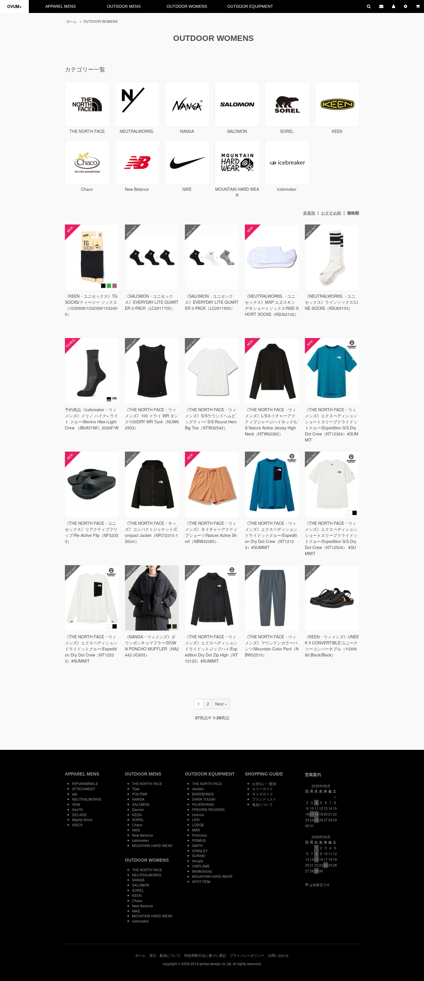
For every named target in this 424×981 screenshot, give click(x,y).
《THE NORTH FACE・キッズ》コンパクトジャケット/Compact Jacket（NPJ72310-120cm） (151, 532)
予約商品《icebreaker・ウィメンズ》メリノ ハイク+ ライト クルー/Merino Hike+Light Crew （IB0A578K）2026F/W (92, 419)
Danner (138, 809)
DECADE (79, 814)
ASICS (77, 824)
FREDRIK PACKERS (208, 809)
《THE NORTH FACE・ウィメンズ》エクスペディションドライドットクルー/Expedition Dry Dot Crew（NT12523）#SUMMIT (91, 649)
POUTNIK (139, 793)
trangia (197, 860)
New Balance (137, 189)
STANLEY (200, 850)
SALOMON (237, 131)
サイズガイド (262, 793)
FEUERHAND (203, 804)
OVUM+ (14, 6)
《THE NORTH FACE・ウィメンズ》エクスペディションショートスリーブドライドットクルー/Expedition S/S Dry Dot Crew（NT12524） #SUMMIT (331, 538)
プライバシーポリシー (247, 955)
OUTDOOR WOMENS (187, 6)
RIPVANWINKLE (85, 783)
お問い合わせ (278, 955)
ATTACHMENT (83, 788)
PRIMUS (199, 840)
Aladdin (198, 788)
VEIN (76, 804)
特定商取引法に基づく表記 (205, 955)
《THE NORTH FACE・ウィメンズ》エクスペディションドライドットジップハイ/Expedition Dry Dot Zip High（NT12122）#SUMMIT (211, 649)
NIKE (187, 189)
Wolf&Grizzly (202, 871)
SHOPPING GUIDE (264, 773)
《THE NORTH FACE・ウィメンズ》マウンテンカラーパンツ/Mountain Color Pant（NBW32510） (272, 646)
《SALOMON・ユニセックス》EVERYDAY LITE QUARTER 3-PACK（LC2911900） (212, 302)
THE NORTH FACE (87, 131)
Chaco (87, 189)
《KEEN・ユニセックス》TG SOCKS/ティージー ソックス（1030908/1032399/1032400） (91, 305)
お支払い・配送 (264, 783)
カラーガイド (262, 788)
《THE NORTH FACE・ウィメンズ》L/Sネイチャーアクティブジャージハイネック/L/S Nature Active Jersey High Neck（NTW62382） (271, 422)
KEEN (337, 131)
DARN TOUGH (203, 799)
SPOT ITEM (201, 881)
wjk (74, 793)
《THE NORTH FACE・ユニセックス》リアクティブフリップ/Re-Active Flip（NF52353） (91, 532)
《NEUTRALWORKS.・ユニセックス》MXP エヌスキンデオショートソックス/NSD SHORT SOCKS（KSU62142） (272, 305)
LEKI (196, 819)
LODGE (198, 824)
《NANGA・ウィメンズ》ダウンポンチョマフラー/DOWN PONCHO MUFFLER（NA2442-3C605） (152, 646)
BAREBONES (203, 793)
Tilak (136, 788)
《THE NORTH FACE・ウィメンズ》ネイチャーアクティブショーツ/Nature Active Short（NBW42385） (211, 532)
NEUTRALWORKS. (137, 131)
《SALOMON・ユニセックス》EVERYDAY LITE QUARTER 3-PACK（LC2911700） (152, 302)
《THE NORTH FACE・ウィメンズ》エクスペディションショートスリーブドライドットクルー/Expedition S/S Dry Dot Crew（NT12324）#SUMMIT (331, 425)
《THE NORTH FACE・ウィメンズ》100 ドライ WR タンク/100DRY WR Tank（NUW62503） (152, 419)
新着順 (309, 213)
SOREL (287, 131)
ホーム (71, 21)
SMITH (197, 845)
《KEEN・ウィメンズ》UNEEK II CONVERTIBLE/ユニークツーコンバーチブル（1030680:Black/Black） (332, 646)
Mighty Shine (82, 819)
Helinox (198, 814)
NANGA (187, 131)
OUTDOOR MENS (123, 6)
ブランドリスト (264, 799)
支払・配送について (165, 955)
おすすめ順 (331, 213)
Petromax (199, 835)
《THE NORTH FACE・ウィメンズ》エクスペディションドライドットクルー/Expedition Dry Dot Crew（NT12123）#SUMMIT (271, 535)
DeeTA (77, 809)
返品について (262, 804)
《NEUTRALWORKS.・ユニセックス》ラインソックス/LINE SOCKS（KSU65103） (331, 302)
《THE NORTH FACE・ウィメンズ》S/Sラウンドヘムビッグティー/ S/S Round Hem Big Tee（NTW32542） (211, 419)
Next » (221, 704)
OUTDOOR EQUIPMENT (250, 6)
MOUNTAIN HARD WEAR (237, 192)
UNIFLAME (201, 865)
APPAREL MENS (60, 6)
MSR (196, 829)
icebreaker (287, 189)
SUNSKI (198, 855)
